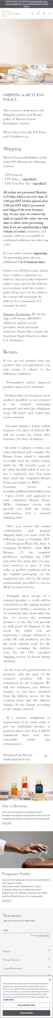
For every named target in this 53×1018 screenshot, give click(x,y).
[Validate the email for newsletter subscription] (47, 931)
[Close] (50, 4)
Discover (6, 901)
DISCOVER (6, 823)
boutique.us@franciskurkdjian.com (26, 491)
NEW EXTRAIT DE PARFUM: (26, 4)
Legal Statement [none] (13, 968)
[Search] (32, 13)
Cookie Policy (8, 999)
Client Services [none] (12, 960)
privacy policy (44, 935)
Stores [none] (6, 951)
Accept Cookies (26, 1013)
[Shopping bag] (44, 13)
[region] (26, 997)
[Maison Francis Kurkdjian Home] (11, 13)
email (6, 930)
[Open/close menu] (49, 13)
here (26, 137)
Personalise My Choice (26, 1005)
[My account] (38, 13)
